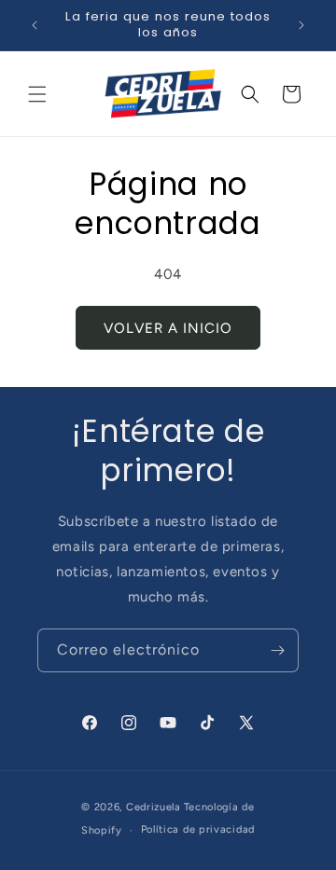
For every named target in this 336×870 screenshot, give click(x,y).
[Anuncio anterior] (34, 25)
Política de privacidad (198, 829)
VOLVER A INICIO (168, 328)
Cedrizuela (153, 807)
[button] (37, 94)
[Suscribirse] (277, 650)
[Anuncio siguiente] (301, 25)
